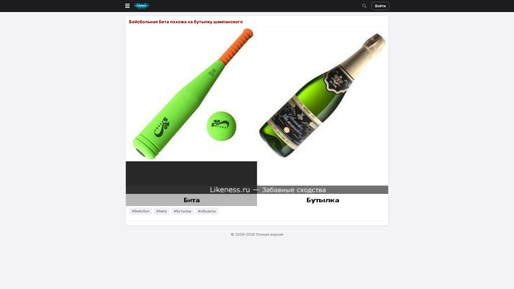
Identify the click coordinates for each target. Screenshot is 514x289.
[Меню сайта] (137, 6)
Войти (380, 6)
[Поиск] (364, 5)
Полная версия (269, 234)
